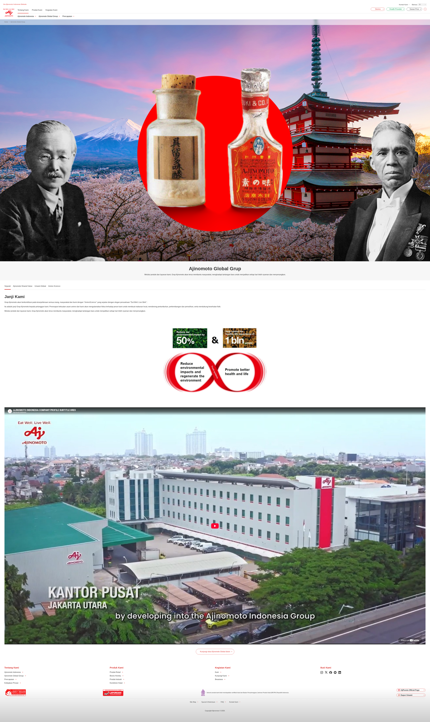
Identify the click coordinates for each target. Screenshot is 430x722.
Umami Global (40, 286)
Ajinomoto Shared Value (22, 286)
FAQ (222, 702)
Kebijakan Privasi (11, 683)
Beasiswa (219, 679)
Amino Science (54, 286)
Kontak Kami (233, 702)
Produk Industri (116, 679)
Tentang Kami (23, 10)
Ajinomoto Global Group (48, 16)
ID (419, 4)
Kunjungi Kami (221, 676)
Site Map (193, 702)
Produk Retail (115, 672)
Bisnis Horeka (115, 676)
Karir (217, 672)
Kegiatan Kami (51, 10)
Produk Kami (37, 10)
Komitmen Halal (116, 683)
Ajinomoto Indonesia (26, 16)
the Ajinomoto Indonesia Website (15, 4)
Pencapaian (67, 16)
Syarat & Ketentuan (208, 702)
